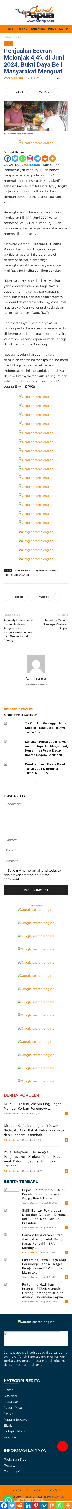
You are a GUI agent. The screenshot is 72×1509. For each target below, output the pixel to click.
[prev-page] (32, 783)
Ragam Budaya (15, 1419)
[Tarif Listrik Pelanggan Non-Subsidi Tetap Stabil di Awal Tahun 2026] (13, 727)
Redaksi (10, 1465)
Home (7, 36)
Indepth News (15, 1431)
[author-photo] (36, 673)
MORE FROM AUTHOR (20, 715)
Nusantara (12, 1402)
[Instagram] (30, 158)
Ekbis (18, 36)
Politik (8, 1413)
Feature (10, 1437)
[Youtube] (40, 691)
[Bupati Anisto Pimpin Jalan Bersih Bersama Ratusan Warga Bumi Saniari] (11, 1195)
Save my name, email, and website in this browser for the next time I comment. (34, 875)
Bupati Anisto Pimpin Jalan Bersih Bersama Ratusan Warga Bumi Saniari (44, 1194)
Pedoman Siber (16, 1459)
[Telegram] (37, 158)
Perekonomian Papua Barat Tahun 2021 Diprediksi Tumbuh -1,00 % (45, 768)
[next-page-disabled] (38, 783)
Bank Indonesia (22, 570)
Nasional (10, 1396)
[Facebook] (7, 158)
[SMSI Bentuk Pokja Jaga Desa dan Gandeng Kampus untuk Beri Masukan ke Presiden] (11, 1216)
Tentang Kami (14, 1471)
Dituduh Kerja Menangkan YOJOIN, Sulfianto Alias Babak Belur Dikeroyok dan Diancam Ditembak (34, 1130)
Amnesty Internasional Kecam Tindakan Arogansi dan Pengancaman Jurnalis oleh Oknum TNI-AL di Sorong (18, 630)
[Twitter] (15, 158)
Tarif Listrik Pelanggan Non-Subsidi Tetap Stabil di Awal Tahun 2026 (45, 727)
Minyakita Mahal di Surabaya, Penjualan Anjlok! (55, 624)
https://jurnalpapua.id (36, 684)
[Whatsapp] (22, 158)
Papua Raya (13, 1408)
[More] (57, 92)
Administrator (15, 78)
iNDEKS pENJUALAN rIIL (17, 575)
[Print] (45, 158)
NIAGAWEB (57, 1496)
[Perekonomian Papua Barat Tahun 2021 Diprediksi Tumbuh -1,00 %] (13, 768)
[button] (62, 1446)
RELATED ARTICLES (18, 709)
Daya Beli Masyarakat (45, 570)
